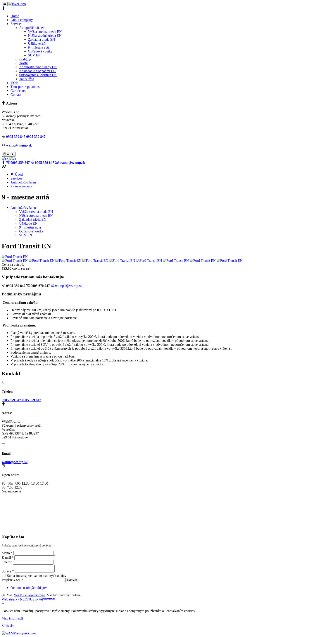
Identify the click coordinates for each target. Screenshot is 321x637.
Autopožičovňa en (23, 182)
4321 (17, 580)
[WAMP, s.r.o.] (17, 4)
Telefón (7, 562)
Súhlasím (8, 626)
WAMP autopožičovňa (29, 595)
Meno (6, 553)
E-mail (6, 557)
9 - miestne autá (21, 186)
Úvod (18, 174)
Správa (6, 571)
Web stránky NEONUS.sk (20, 599)
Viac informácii (12, 618)
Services (16, 178)
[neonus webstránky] (47, 599)
